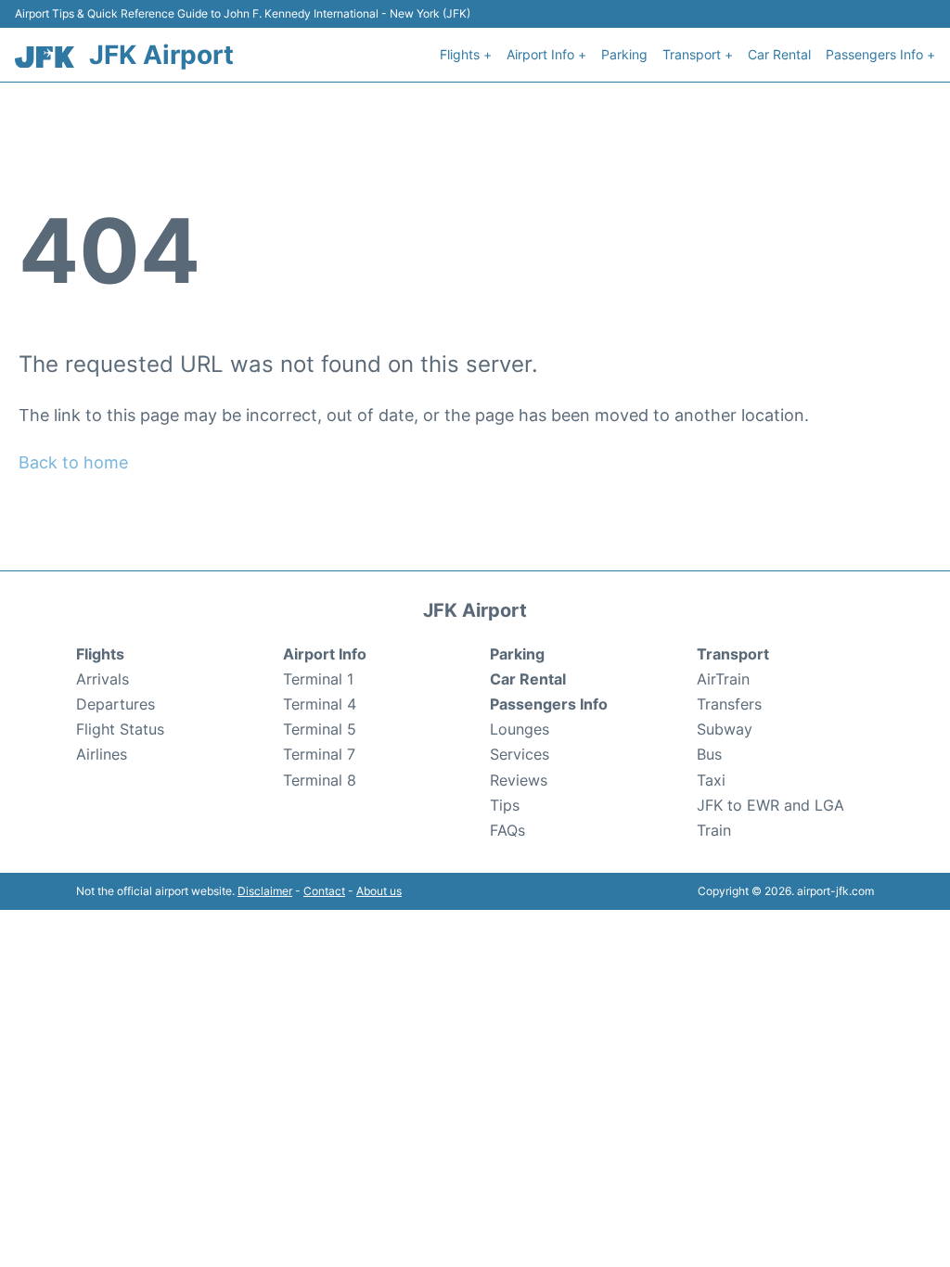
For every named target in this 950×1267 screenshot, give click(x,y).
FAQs (507, 830)
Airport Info (324, 654)
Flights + (466, 54)
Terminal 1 (318, 679)
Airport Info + (546, 54)
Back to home (73, 462)
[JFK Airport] (44, 57)
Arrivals (102, 679)
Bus (709, 754)
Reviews (518, 780)
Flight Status (120, 729)
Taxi (711, 780)
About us (379, 891)
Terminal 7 (319, 754)
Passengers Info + (880, 54)
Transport (733, 654)
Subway (724, 729)
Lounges (519, 729)
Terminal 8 (319, 780)
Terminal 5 (319, 729)
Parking (624, 54)
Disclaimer (265, 891)
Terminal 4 (319, 704)
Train (714, 830)
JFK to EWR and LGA (770, 805)
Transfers (729, 704)
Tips (505, 805)
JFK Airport (161, 55)
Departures (115, 704)
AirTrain (723, 679)
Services (519, 754)
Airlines (101, 754)
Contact (324, 891)
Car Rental (779, 54)
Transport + (697, 54)
